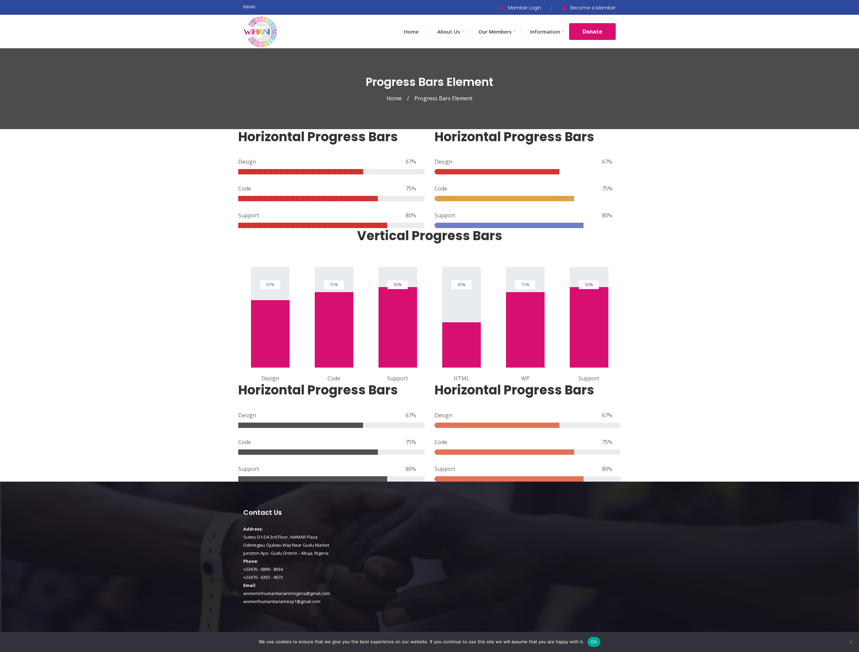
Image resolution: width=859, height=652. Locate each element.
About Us (448, 31)
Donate (592, 31)
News (249, 6)
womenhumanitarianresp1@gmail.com (281, 601)
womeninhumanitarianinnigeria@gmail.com (286, 593)
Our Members (495, 31)
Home (411, 31)
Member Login (524, 7)
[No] (850, 642)
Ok (594, 641)
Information (545, 31)
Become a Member (593, 7)
